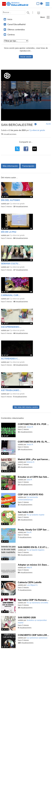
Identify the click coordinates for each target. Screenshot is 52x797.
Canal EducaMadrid (16, 24)
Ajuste (48, 124)
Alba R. (29, 567)
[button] (26, 95)
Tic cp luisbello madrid (35, 515)
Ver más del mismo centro (26, 407)
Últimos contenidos (16, 29)
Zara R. (29, 480)
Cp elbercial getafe (37, 130)
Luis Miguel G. (32, 585)
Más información (10, 166)
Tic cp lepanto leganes (35, 550)
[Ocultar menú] (45, 17)
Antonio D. (31, 462)
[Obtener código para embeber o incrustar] (34, 148)
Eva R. (29, 532)
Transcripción (28, 166)
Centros (11, 34)
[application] (26, 95)
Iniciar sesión (25, 57)
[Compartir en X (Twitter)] (17, 148)
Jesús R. (30, 427)
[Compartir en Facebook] (26, 148)
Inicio (9, 19)
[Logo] (7, 76)
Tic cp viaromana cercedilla (37, 603)
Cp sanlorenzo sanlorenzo (37, 638)
